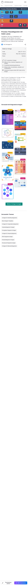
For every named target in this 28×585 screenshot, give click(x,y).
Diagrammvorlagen (18, 5)
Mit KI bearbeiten (22, 583)
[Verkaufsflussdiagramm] (7, 145)
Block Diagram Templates (7, 220)
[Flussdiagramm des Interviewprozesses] (20, 182)
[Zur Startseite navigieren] (7, 2)
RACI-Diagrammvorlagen (7, 236)
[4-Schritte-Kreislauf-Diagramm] (7, 157)
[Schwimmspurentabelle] (20, 151)
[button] (7, 582)
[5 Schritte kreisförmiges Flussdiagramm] (7, 173)
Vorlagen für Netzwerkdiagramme (9, 246)
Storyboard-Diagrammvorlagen (8, 242)
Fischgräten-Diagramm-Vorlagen (9, 230)
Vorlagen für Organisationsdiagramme (10, 224)
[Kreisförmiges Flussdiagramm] (7, 133)
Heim (2, 5)
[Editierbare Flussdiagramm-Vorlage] (20, 113)
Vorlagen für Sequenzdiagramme (9, 233)
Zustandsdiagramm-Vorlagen (8, 227)
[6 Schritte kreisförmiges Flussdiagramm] (7, 191)
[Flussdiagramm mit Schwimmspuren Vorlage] (20, 167)
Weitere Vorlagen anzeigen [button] (14, 204)
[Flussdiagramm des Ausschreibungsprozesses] (7, 117)
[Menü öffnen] (25, 2)
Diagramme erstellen (9, 5)
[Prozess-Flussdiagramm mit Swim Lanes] (20, 125)
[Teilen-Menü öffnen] (25, 44)
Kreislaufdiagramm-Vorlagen (8, 239)
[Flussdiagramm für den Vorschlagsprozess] (20, 138)
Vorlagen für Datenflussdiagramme (9, 217)
